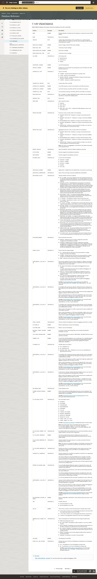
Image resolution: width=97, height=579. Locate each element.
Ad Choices (74, 576)
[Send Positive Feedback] (93, 571)
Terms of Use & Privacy (55, 576)
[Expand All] (2, 26)
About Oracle (28, 576)
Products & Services (44, 576)
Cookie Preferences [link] (66, 576)
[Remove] (33, 2)
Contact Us (35, 576)
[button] (7, 2)
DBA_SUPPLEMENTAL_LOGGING (42, 558)
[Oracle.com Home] (3, 2)
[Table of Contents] (2, 23)
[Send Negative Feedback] (90, 571)
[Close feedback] (74, 571)
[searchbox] (62, 2)
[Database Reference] (2, 30)
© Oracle (22, 576)
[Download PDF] (2, 34)
